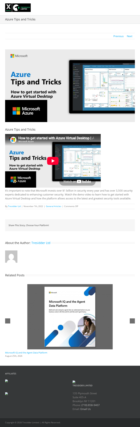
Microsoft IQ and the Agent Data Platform (26, 352)
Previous (118, 36)
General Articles (53, 206)
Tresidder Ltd (14, 206)
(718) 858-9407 (90, 405)
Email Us (85, 409)
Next (129, 36)
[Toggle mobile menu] (133, 6)
